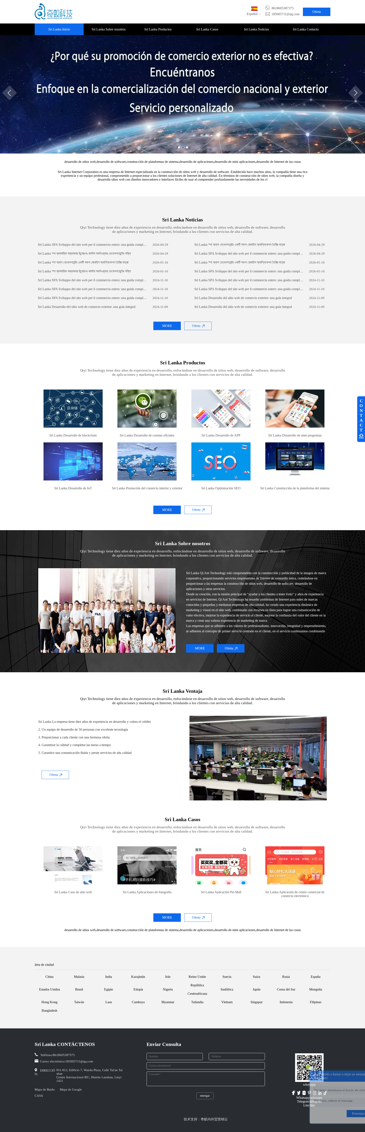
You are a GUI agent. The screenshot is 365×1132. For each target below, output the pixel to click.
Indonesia (286, 1002)
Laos (108, 1002)
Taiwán (79, 1002)
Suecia (226, 976)
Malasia (79, 976)
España (315, 976)
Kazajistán (138, 976)
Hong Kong (49, 1002)
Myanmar (167, 1002)
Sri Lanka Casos (207, 29)
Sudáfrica (227, 989)
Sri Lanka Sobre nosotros (108, 29)
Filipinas (315, 1002)
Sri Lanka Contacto (306, 29)
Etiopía (138, 989)
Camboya (138, 1002)
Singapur (257, 1002)
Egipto (108, 989)
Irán (167, 976)
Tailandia (197, 1002)
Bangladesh (49, 1010)
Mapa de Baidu (45, 1089)
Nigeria (168, 989)
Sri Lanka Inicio (59, 29)
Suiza (256, 976)
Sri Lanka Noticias (256, 29)
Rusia (286, 976)
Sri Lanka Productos (158, 29)
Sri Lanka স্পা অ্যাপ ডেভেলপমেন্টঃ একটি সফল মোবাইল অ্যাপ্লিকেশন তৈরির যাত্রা (239, 244)
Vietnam (227, 1002)
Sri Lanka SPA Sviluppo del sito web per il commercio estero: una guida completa (92, 244)
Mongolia (315, 989)
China (49, 976)
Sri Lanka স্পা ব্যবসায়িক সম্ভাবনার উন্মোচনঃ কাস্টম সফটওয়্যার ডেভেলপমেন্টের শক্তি (84, 253)
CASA (39, 1095)
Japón (256, 989)
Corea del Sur (286, 989)
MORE (167, 326)
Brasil (79, 989)
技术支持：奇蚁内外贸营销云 (206, 1119)
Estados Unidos (49, 989)
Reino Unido (197, 976)
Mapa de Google (71, 1089)
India (108, 976)
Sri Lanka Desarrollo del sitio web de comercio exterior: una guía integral (243, 298)
